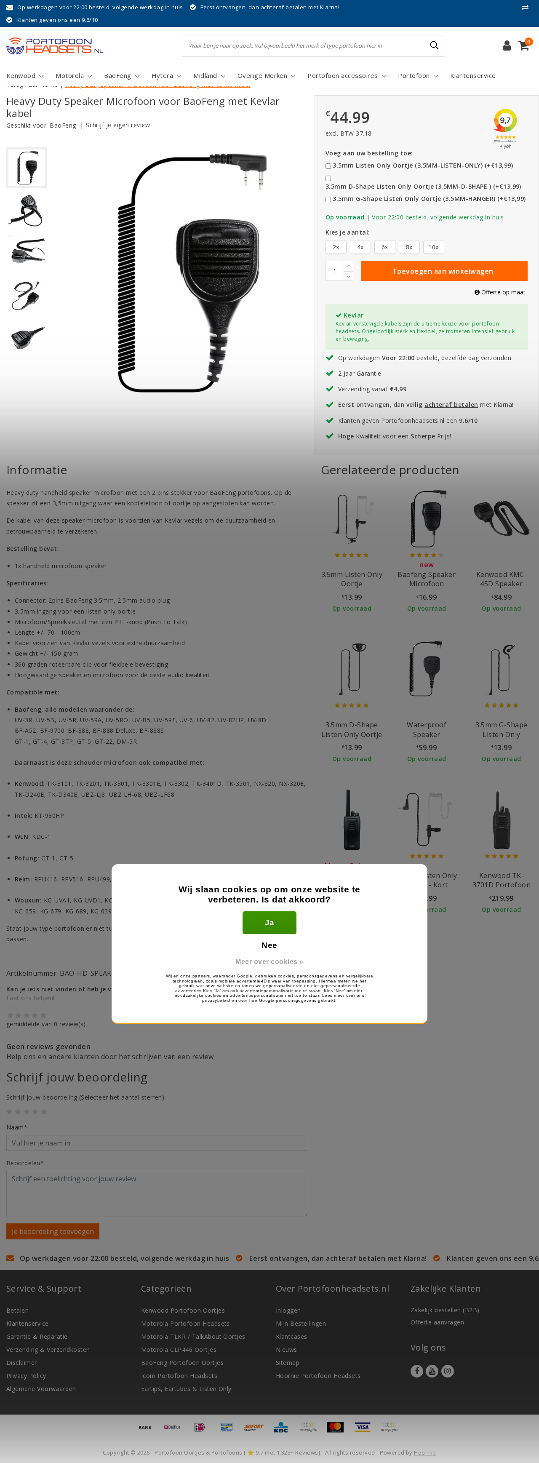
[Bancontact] (229, 1431)
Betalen (17, 1310)
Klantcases (291, 1336)
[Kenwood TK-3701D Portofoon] (501, 819)
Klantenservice (27, 1323)
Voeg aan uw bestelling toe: (369, 153)
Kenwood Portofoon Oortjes (183, 1310)
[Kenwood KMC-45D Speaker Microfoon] (501, 518)
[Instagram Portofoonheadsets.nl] (447, 1371)
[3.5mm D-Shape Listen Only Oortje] (352, 669)
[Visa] (365, 1431)
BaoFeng (63, 125)
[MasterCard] (338, 1431)
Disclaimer (21, 1363)
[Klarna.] (391, 1431)
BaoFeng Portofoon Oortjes (182, 1363)
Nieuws (286, 1350)
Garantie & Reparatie (37, 1336)
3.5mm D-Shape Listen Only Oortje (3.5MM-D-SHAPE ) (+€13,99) (423, 186)
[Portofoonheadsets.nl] (54, 46)
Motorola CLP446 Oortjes (178, 1350)
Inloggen (288, 1310)
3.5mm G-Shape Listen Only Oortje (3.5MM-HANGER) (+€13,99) (429, 199)
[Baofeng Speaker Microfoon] (426, 518)
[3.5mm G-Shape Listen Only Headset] (501, 669)
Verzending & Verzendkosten (48, 1350)
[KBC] (283, 1431)
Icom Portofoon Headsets (179, 1376)
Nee (269, 945)
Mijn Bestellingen (301, 1323)
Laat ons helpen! (30, 998)
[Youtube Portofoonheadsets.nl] (432, 1371)
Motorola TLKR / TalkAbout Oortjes (193, 1336)
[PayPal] (311, 1431)
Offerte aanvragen (437, 1322)
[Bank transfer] (148, 1431)
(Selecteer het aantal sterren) (85, 1097)
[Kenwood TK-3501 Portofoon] (352, 819)
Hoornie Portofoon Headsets (318, 1376)
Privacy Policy (26, 1376)
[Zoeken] (435, 45)
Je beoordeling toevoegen (53, 1231)
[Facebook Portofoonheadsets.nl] (417, 1371)
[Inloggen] (507, 46)
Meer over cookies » (269, 961)
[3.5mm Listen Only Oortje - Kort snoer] (426, 819)
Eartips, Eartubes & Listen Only (186, 1389)
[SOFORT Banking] (256, 1431)
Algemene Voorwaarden (41, 1389)
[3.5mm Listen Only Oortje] (352, 518)
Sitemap (287, 1363)
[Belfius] (175, 1431)
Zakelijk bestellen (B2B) (445, 1310)
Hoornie (425, 1452)
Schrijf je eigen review (118, 125)
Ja (270, 922)
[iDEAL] (202, 1431)
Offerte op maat (503, 292)
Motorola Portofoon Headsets (185, 1323)
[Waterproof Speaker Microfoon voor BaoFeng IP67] (426, 669)
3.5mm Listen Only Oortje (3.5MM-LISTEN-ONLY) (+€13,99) (423, 165)
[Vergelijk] (527, 7)
